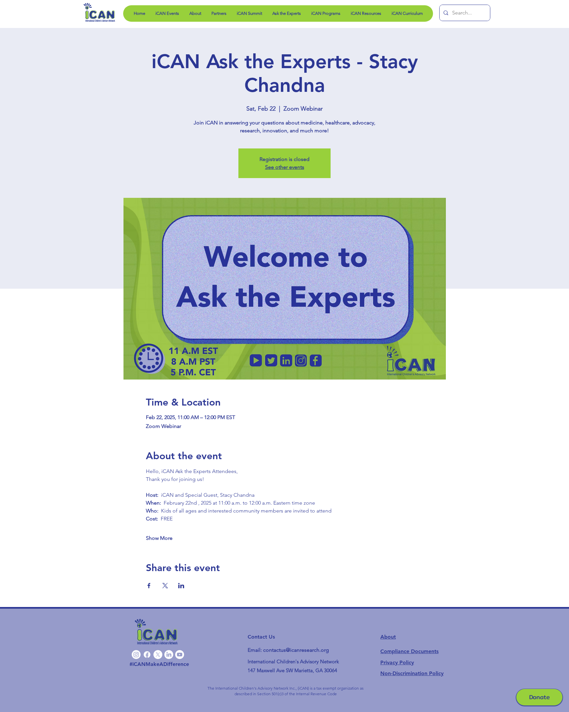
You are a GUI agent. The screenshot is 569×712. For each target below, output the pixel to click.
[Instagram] (136, 654)
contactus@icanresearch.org (296, 650)
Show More (159, 538)
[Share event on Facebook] (149, 585)
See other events (284, 167)
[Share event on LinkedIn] (181, 585)
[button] (325, 13)
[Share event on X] (165, 585)
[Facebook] (147, 654)
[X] (157, 654)
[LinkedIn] (168, 654)
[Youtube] (179, 654)
